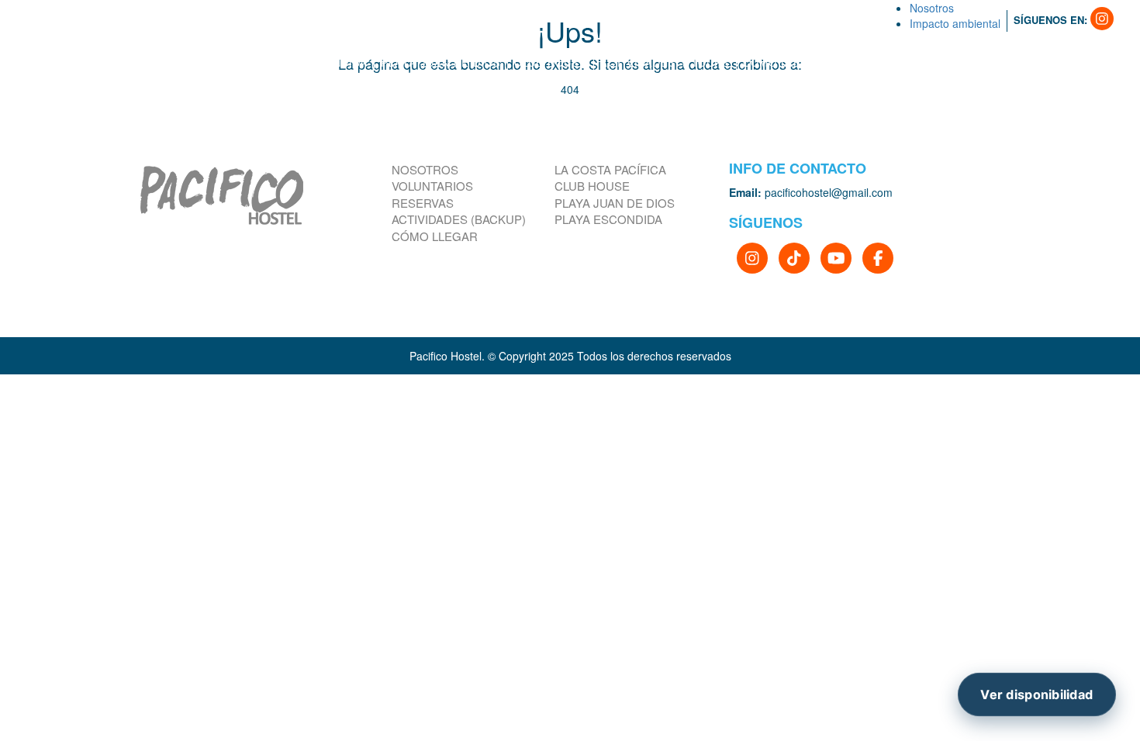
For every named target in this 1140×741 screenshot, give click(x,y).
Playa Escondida (608, 219)
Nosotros (425, 169)
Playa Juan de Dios (614, 203)
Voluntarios (432, 185)
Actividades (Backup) (459, 219)
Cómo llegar (435, 236)
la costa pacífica (610, 169)
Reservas (423, 203)
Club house (592, 185)
